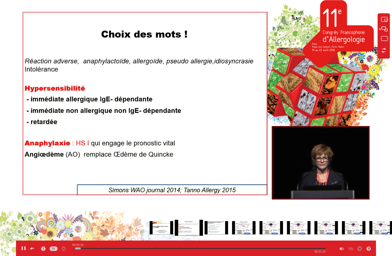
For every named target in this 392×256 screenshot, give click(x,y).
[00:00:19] (78, 248)
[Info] (43, 248)
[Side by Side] (384, 29)
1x (53, 248)
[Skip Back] (32, 248)
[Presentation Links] (351, 248)
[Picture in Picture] (384, 19)
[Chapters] (359, 248)
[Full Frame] (384, 38)
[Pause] (23, 248)
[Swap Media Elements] (383, 50)
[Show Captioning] (63, 248)
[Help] (369, 249)
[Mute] (341, 248)
